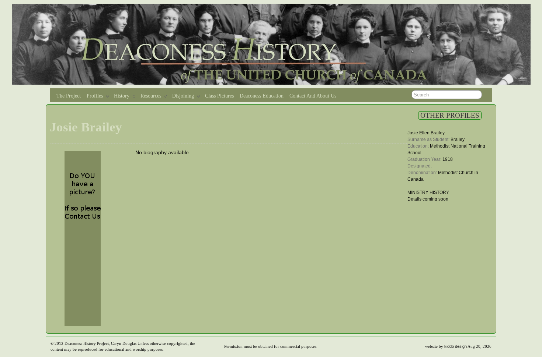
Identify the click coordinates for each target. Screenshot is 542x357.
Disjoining (183, 96)
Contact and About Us (312, 96)
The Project (68, 96)
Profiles (95, 96)
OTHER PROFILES (449, 115)
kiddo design (455, 346)
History (121, 96)
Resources (150, 96)
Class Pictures (219, 96)
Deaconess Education (262, 96)
